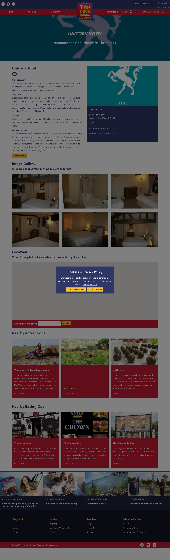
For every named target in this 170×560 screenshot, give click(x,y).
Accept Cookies (95, 289)
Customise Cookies (76, 289)
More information (90, 285)
